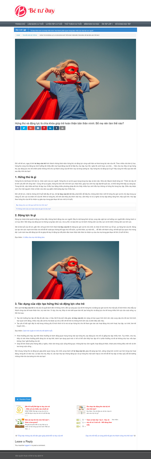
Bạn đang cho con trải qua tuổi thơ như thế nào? (32, 205)
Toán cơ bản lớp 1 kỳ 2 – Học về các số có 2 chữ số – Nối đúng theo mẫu (99, 422)
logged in (27, 445)
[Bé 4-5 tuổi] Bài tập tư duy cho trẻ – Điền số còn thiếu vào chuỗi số (37, 407)
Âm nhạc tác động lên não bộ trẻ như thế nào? (98, 407)
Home (18, 35)
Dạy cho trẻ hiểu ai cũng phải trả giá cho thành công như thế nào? (110, 435)
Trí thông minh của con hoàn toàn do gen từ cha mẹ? (33, 209)
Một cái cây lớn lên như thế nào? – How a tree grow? (37, 421)
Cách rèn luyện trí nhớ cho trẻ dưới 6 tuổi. (38, 330)
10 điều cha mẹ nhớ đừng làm (33, 237)
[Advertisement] (75, 147)
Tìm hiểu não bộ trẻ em (30, 35)
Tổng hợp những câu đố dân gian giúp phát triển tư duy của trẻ (40, 435)
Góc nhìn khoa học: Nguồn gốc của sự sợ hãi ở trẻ (47, 30)
